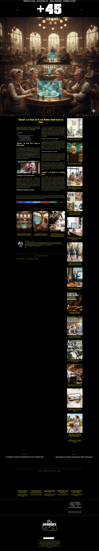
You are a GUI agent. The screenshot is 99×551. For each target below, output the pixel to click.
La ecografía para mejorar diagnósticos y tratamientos (41, 234)
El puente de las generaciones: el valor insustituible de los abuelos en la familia (74, 188)
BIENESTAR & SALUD (29, 1)
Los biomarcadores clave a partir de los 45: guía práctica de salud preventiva (74, 238)
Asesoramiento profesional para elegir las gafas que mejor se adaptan (75, 410)
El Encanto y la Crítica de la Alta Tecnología (26, 138)
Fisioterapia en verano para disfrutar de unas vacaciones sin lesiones (75, 441)
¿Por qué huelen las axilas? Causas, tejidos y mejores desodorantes (74, 385)
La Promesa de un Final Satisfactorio (24, 136)
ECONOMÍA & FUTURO (69, 1)
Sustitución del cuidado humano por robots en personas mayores (74, 139)
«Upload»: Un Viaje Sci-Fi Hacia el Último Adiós (25, 135)
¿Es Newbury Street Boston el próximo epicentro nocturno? (24, 234)
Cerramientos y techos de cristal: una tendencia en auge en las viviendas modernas (57, 235)
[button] (55, 538)
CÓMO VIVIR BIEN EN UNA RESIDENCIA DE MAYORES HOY (74, 337)
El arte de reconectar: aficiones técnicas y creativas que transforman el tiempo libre (74, 213)
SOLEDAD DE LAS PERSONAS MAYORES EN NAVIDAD (75, 313)
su (29, 154)
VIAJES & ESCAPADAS (56, 1)
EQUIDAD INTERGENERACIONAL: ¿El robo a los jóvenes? (74, 361)
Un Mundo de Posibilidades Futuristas (24, 137)
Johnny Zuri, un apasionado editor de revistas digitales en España (74, 164)
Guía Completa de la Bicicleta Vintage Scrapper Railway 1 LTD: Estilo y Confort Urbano (75, 435)
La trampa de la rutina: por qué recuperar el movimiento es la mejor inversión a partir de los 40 (75, 263)
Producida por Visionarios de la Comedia (25, 139)
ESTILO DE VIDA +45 (42, 1)
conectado (26, 258)
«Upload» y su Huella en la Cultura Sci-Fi (24, 140)
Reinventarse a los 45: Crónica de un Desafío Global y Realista (74, 289)
